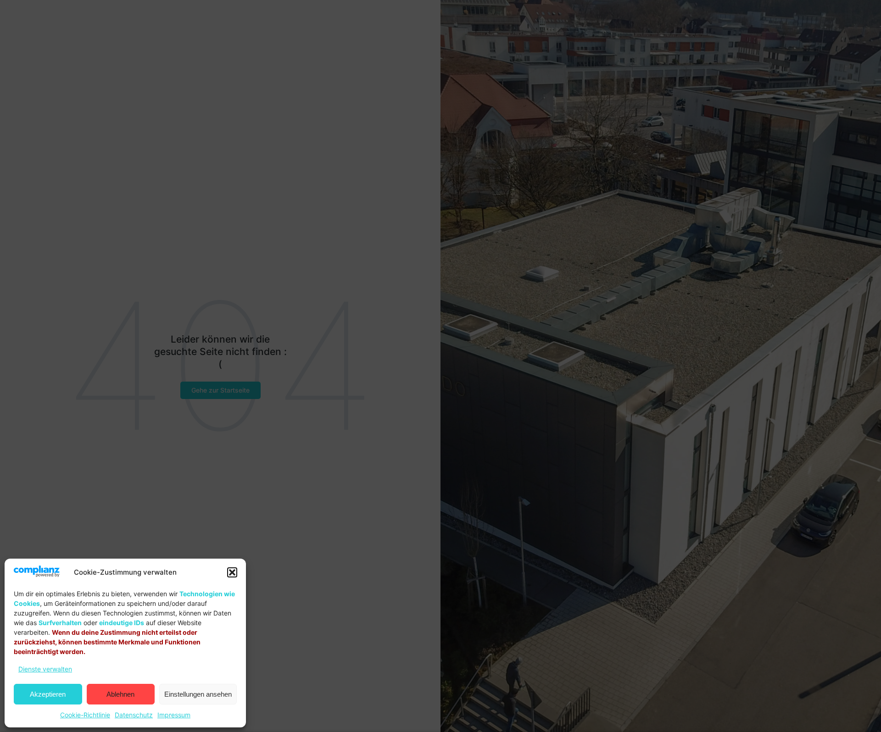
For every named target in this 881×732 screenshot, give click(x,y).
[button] (232, 572)
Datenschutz (134, 715)
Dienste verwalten (45, 669)
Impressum (173, 715)
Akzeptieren (48, 694)
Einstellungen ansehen (198, 694)
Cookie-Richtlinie (85, 715)
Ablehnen (120, 694)
